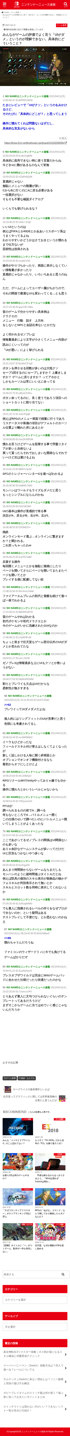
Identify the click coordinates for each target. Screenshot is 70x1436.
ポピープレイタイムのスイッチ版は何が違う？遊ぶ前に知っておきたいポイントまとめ (33, 1394)
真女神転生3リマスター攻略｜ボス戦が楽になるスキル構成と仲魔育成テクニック (32, 1353)
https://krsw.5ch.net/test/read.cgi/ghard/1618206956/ (34, 142)
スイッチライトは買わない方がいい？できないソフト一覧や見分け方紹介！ (33, 1408)
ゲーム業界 (11, 1078)
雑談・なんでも (28, 1078)
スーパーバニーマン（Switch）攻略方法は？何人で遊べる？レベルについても (33, 1367)
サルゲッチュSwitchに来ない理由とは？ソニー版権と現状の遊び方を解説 (33, 1381)
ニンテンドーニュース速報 (33, 1432)
